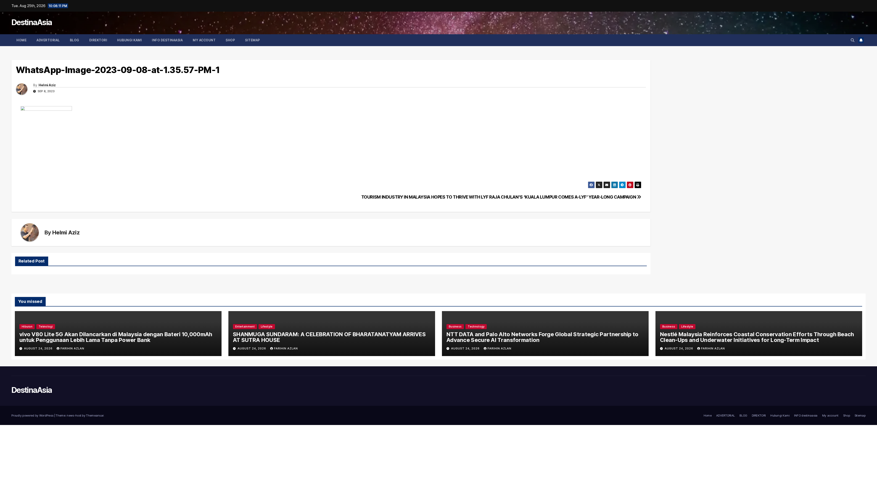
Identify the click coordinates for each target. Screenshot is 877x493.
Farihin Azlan (72, 348)
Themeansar (94, 415)
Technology (476, 326)
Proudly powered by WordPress (32, 415)
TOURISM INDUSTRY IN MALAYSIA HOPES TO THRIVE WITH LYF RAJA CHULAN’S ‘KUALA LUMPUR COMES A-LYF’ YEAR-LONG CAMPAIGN (499, 197)
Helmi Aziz (47, 85)
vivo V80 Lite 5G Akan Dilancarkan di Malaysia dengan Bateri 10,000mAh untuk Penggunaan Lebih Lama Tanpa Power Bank (115, 337)
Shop (230, 40)
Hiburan (27, 326)
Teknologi (46, 326)
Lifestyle (267, 326)
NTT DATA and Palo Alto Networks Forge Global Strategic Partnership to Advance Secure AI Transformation (542, 337)
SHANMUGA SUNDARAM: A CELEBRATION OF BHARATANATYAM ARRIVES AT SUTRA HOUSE (329, 337)
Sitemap (252, 40)
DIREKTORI (98, 40)
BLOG (74, 40)
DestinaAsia (31, 22)
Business (455, 326)
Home (21, 40)
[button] (852, 40)
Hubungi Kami (129, 40)
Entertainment (245, 326)
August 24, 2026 (38, 348)
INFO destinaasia (167, 40)
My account (204, 40)
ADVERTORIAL (48, 40)
